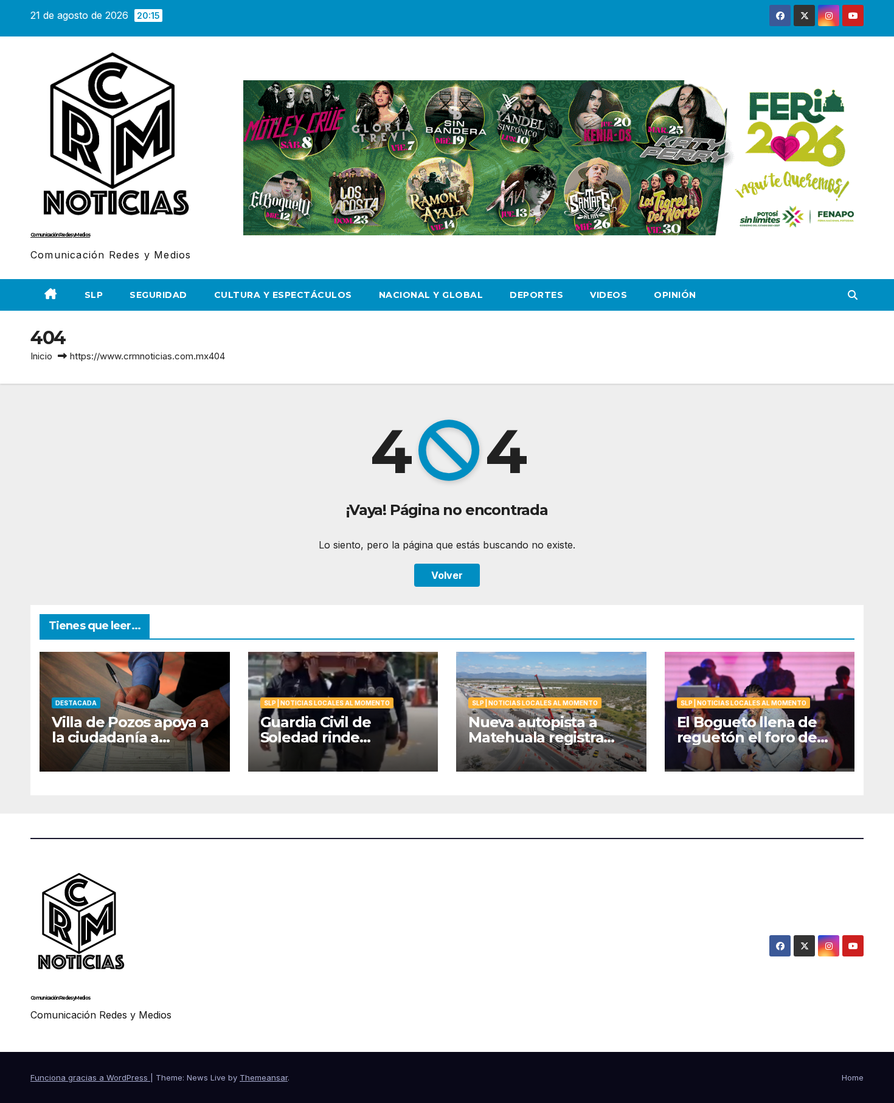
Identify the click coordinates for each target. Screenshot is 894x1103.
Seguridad (158, 294)
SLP (94, 294)
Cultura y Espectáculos (283, 294)
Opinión (675, 294)
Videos (608, 294)
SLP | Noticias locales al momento (327, 703)
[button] (853, 295)
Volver (447, 575)
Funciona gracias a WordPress (90, 1077)
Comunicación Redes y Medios (60, 235)
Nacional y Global (431, 294)
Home (853, 1077)
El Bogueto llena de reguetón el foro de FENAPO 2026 (747, 737)
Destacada (76, 703)
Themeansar (264, 1077)
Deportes (536, 294)
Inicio (41, 356)
